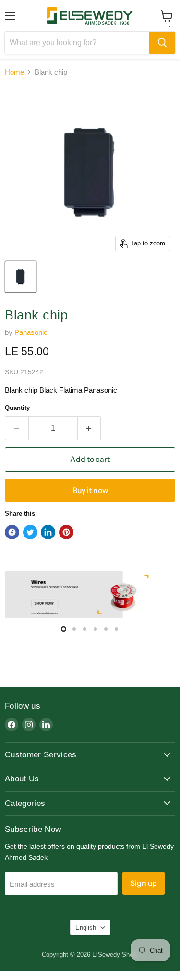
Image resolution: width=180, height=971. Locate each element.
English (85, 927)
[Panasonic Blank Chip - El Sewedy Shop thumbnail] (20, 276)
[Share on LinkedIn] (48, 532)
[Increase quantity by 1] (89, 428)
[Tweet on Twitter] (30, 532)
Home (14, 72)
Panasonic (31, 332)
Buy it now (90, 490)
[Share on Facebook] (12, 532)
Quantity (17, 407)
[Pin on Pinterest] (66, 532)
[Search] (162, 43)
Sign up (143, 883)
